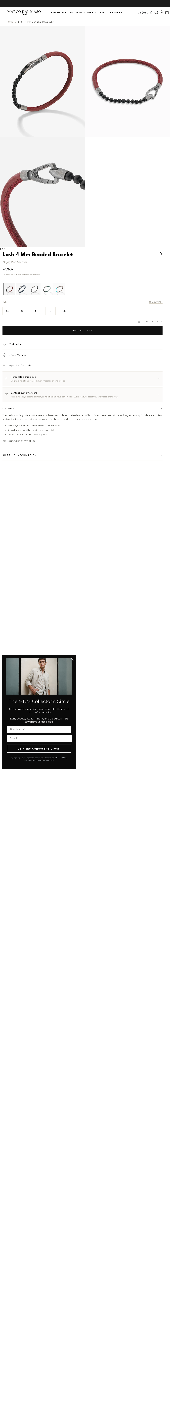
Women (88, 12)
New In (55, 12)
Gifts (118, 12)
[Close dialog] (72, 659)
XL (64, 311)
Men (79, 12)
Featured (68, 12)
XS (7, 311)
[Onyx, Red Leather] (9, 289)
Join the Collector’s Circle (39, 748)
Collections (104, 12)
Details (8, 408)
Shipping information (19, 455)
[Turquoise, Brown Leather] (59, 289)
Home (10, 22)
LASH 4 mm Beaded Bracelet (36, 22)
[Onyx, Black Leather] (34, 289)
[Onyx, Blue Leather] (22, 289)
